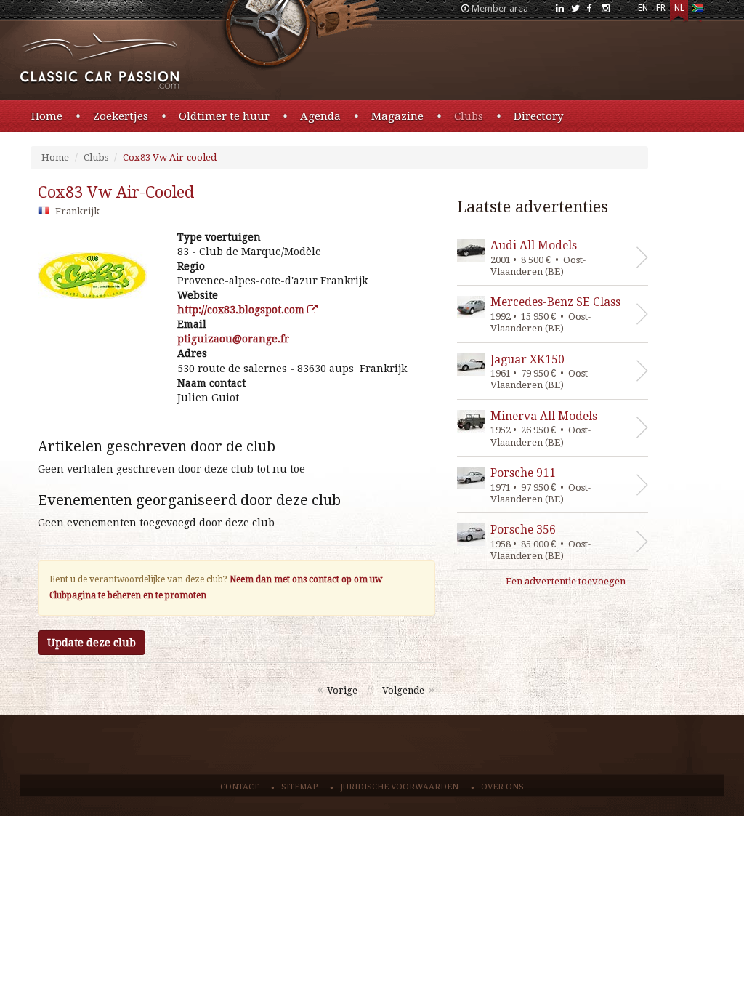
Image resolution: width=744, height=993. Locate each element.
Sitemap (299, 787)
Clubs (468, 116)
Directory (538, 116)
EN (643, 8)
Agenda (320, 116)
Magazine (397, 116)
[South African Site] (697, 11)
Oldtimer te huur (224, 116)
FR (661, 8)
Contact (239, 787)
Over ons (502, 787)
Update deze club (91, 642)
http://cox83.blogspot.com (242, 309)
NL (679, 8)
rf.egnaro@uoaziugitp (233, 339)
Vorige (342, 690)
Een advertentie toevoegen (566, 581)
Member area (500, 8)
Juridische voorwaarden (399, 787)
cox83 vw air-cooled (116, 192)
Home (46, 116)
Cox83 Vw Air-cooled (170, 157)
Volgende (403, 690)
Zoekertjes (120, 116)
